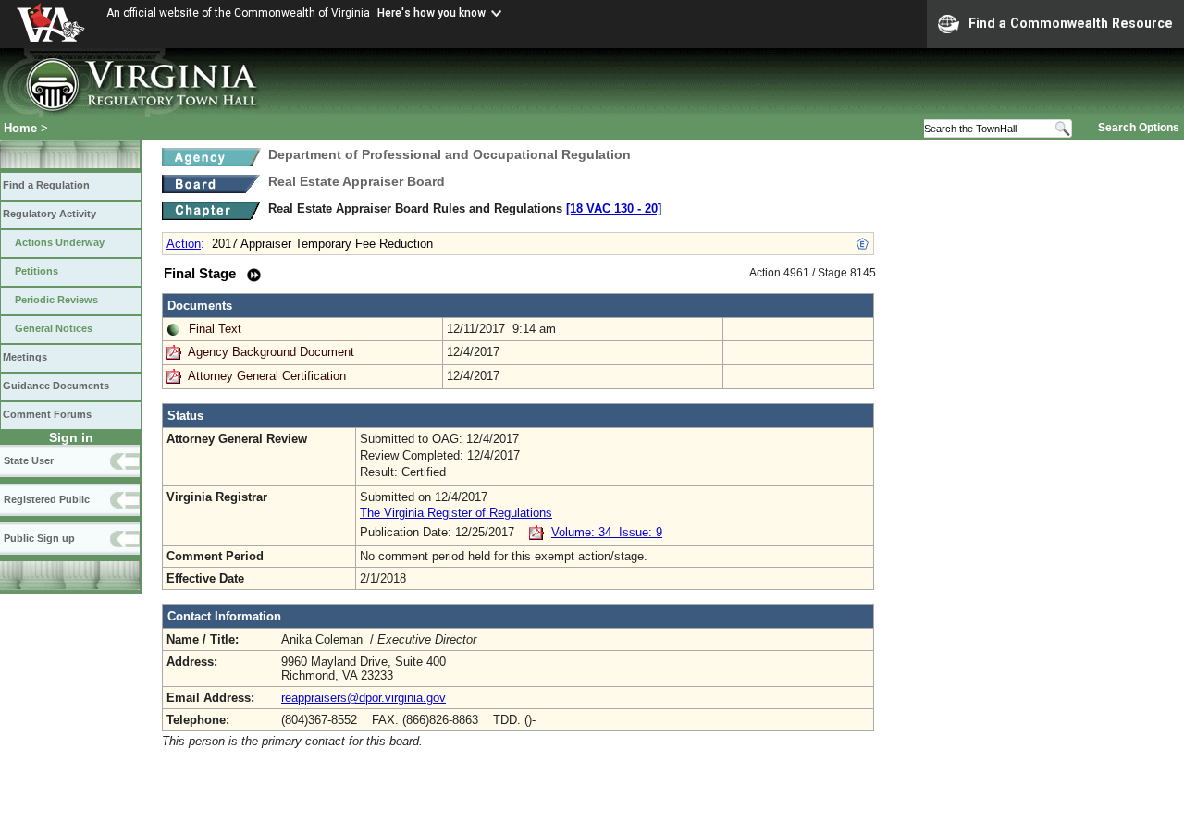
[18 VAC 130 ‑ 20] (613, 208)
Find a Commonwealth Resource (1070, 23)
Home (20, 128)
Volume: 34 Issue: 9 (606, 532)
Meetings (25, 356)
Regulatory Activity (49, 213)
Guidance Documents (56, 385)
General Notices (53, 328)
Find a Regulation (46, 184)
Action (183, 244)
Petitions (36, 270)
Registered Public (47, 499)
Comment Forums (47, 414)
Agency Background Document (271, 352)
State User (29, 460)
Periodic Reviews (56, 299)
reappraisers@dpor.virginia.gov (363, 698)
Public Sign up (39, 538)
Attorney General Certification (267, 376)
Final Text (215, 329)
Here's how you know (431, 12)
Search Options (1138, 127)
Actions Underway (60, 242)
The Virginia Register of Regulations (456, 513)
